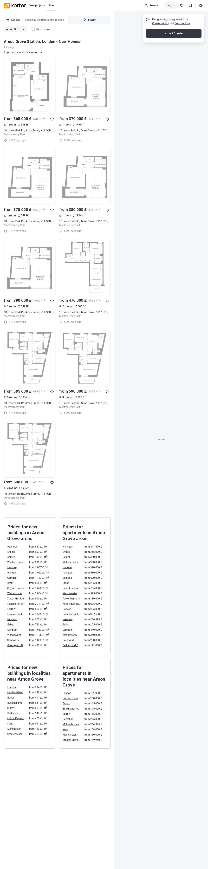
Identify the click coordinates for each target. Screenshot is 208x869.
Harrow (11, 609)
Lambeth (12, 629)
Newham (12, 619)
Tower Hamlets (16, 598)
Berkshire (12, 713)
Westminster (14, 593)
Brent (10, 583)
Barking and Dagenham (16, 645)
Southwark (13, 640)
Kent (10, 723)
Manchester (14, 728)
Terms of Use (182, 23)
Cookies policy (160, 23)
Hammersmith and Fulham (16, 614)
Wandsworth (14, 634)
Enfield (11, 551)
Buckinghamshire (16, 702)
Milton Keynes (15, 718)
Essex (10, 697)
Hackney (12, 567)
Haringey (12, 546)
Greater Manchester (16, 734)
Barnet (11, 557)
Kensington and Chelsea (16, 603)
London (11, 687)
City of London (15, 588)
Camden (12, 577)
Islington (12, 572)
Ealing (10, 624)
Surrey (11, 708)
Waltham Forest (16, 562)
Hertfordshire (15, 692)
